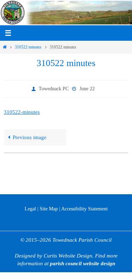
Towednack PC (54, 88)
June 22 (87, 88)
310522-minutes (22, 110)
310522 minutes (28, 47)
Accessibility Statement (84, 208)
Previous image (29, 136)
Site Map (49, 208)
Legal (30, 208)
